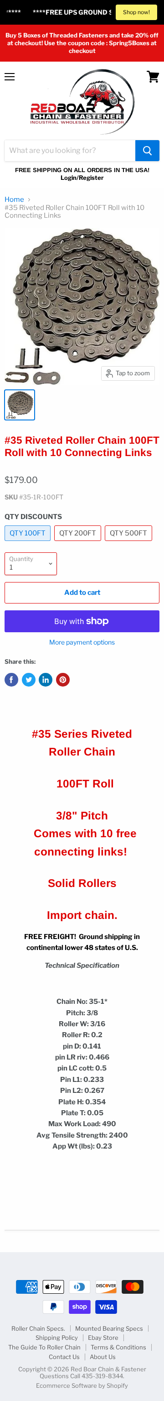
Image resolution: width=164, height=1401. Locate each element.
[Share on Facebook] (11, 680)
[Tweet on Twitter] (29, 680)
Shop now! (136, 12)
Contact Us (64, 1356)
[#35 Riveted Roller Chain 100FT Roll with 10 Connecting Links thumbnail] (19, 405)
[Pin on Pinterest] (63, 680)
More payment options (82, 642)
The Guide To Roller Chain (44, 1347)
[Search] (147, 150)
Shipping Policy (57, 1337)
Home (14, 200)
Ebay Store (103, 1337)
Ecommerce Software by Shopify (82, 1385)
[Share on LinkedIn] (45, 680)
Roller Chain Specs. (38, 1328)
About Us (103, 1356)
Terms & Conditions (118, 1347)
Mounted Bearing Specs (109, 1328)
